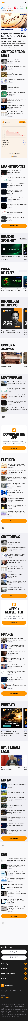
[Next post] (25, 29)
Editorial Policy (12, 1014)
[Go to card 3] (13, 156)
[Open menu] (25, 2)
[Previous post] (22, 29)
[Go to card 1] (11, 156)
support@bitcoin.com (6, 997)
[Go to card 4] (14, 156)
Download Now (14, 448)
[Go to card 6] (16, 156)
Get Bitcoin (22, 122)
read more (20, 47)
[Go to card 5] (15, 156)
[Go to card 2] (12, 156)
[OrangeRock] (10, 10)
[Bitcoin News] (5, 2)
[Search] (22, 2)
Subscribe (14, 622)
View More (14, 226)
